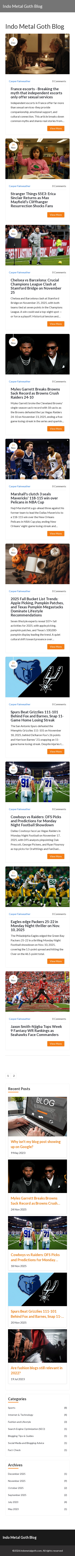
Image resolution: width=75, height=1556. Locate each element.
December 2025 (37, 1473)
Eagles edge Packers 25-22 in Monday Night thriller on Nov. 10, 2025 (35, 925)
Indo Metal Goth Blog (22, 6)
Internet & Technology (37, 1414)
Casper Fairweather (19, 81)
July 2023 (37, 1501)
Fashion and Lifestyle (37, 1421)
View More (56, 128)
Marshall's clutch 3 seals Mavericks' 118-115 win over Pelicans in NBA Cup (34, 498)
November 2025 (37, 1480)
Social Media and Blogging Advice (37, 1442)
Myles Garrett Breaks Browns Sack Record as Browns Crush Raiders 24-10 (35, 393)
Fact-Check (37, 1450)
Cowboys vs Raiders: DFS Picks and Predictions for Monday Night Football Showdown (36, 820)
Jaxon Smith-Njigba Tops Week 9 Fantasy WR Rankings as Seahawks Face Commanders (36, 1030)
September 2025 (37, 1494)
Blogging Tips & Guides (37, 1435)
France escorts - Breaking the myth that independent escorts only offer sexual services (36, 93)
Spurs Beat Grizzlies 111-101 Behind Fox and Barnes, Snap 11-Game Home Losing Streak (37, 716)
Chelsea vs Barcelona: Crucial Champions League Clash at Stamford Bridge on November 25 (36, 286)
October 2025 (37, 1487)
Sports (37, 1407)
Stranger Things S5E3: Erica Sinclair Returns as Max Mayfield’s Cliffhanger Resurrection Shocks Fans (33, 199)
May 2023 (37, 1509)
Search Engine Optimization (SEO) (37, 1428)
